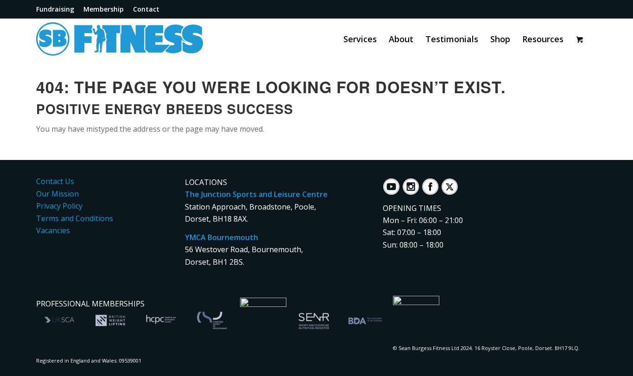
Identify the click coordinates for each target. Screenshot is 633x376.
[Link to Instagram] (588, 9)
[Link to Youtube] (556, 9)
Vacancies (53, 230)
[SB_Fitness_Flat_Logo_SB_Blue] (140, 39)
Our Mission (57, 194)
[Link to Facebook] (572, 9)
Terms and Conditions (74, 218)
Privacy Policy (59, 206)
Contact (146, 9)
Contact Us (55, 181)
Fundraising (55, 9)
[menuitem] (57, 9)
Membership (103, 9)
